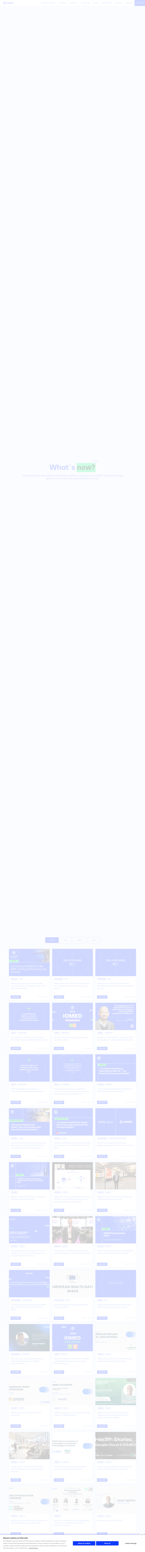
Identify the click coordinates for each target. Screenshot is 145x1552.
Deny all (107, 1543)
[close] (141, 1534)
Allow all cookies (84, 1543)
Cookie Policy (33, 1548)
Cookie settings (130, 1543)
